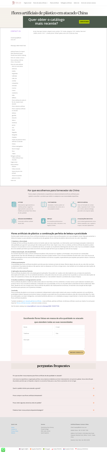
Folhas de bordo (16, 169)
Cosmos (14, 88)
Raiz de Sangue (16, 149)
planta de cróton (16, 178)
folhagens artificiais (66, 3)
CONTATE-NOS (84, 22)
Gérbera (14, 113)
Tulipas (14, 153)
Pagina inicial (27, 3)
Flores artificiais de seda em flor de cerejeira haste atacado (19, 102)
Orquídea (14, 137)
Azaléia (14, 71)
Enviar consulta (76, 352)
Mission (13, 433)
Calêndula (14, 76)
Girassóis (14, 118)
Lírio (13, 127)
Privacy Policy (14, 431)
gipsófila (14, 115)
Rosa (13, 151)
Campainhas (15, 83)
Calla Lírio (14, 78)
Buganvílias (15, 73)
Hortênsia (14, 122)
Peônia (13, 144)
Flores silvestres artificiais (18, 106)
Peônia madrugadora (17, 146)
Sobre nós (76, 3)
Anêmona (14, 68)
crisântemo (15, 93)
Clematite (14, 85)
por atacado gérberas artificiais (32, 301)
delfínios (14, 97)
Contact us (14, 429)
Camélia (14, 81)
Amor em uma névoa (17, 66)
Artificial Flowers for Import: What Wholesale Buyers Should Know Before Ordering (18, 53)
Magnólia (14, 132)
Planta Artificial (54, 3)
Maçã (13, 130)
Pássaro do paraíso (17, 175)
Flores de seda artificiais (40, 3)
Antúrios (14, 166)
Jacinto (13, 125)
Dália (13, 95)
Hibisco (14, 120)
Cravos (13, 90)
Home (12, 427)
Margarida (14, 135)
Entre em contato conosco (88, 3)
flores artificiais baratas (24, 303)
